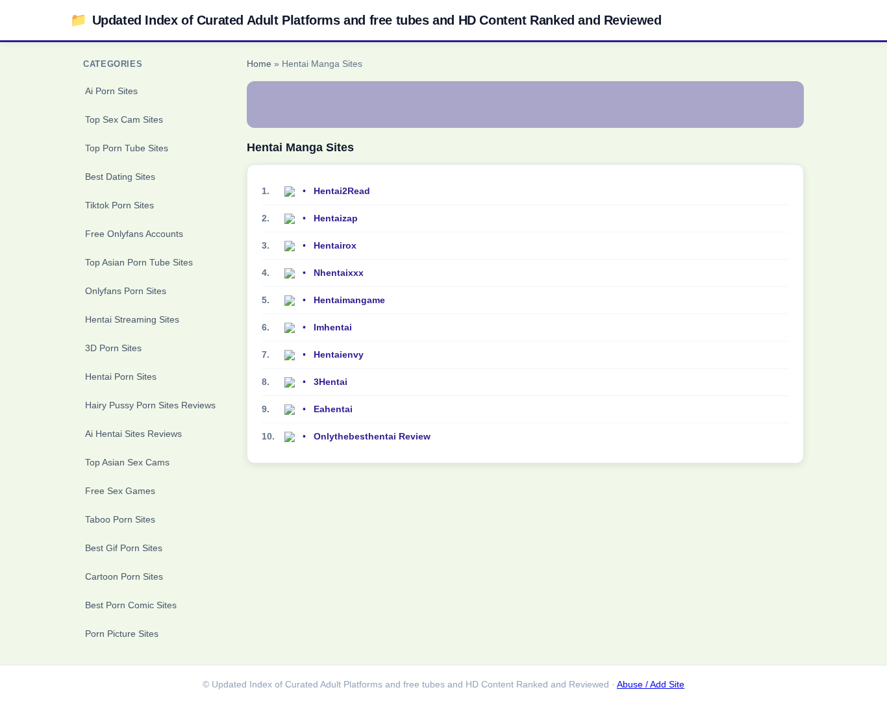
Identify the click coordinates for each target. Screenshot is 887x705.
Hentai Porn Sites (120, 376)
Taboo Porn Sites (120, 519)
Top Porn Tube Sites (126, 148)
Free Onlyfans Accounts (134, 234)
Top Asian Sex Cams (127, 462)
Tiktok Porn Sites (119, 205)
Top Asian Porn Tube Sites (139, 262)
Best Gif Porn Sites (123, 548)
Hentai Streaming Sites (132, 319)
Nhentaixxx (339, 272)
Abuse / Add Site (650, 684)
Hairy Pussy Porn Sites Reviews (150, 405)
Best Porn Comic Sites (131, 605)
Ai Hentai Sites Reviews (133, 433)
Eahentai (333, 409)
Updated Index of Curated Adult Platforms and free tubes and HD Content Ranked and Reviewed (366, 19)
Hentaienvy (339, 354)
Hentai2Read (342, 191)
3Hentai (330, 382)
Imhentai (333, 327)
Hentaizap (336, 218)
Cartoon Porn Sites (124, 576)
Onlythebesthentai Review (372, 436)
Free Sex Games (120, 491)
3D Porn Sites (113, 348)
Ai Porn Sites (111, 91)
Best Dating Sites (120, 176)
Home (259, 64)
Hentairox (335, 245)
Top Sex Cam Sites (124, 119)
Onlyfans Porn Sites (125, 291)
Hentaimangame (349, 300)
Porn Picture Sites (121, 633)
